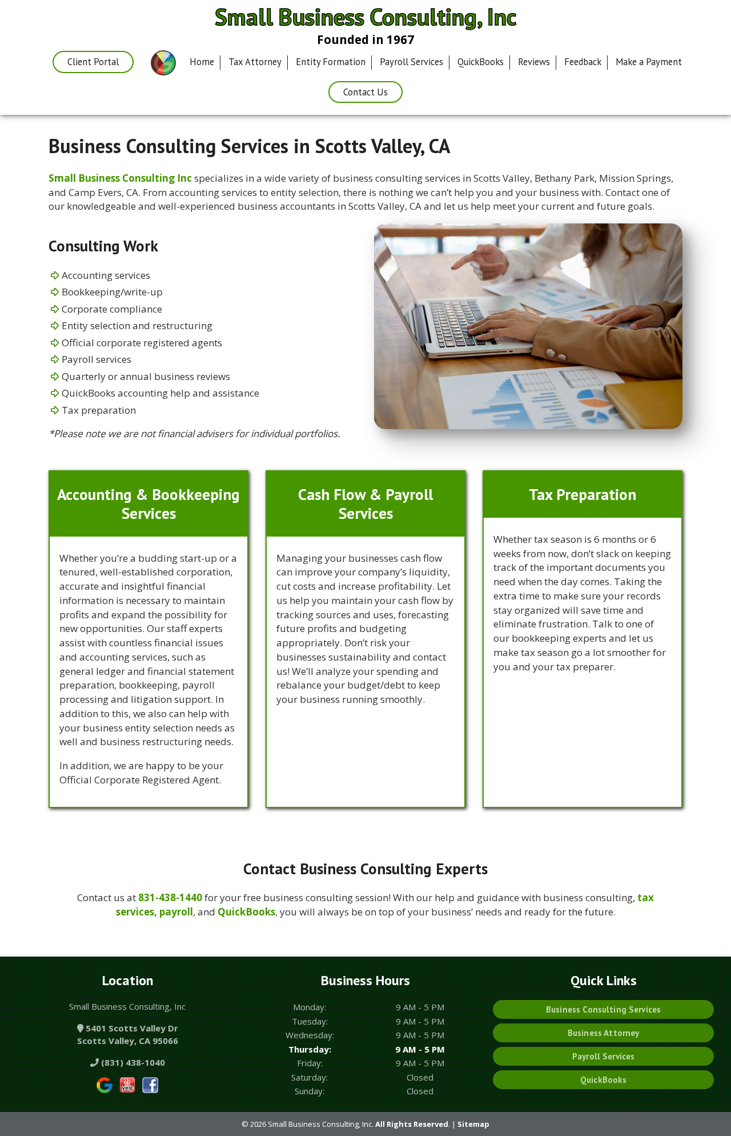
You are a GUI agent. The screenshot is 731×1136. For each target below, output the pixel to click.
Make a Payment (649, 61)
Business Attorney (604, 1032)
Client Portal (93, 61)
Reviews (534, 61)
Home (202, 61)
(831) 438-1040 (132, 1062)
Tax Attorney (255, 61)
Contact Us (365, 92)
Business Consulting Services (603, 1009)
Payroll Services (411, 61)
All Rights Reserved (411, 1124)
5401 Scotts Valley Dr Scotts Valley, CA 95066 (127, 1034)
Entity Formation (331, 61)
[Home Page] (163, 63)
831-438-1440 (170, 897)
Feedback (582, 61)
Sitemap (473, 1124)
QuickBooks (480, 61)
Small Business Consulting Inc (120, 178)
